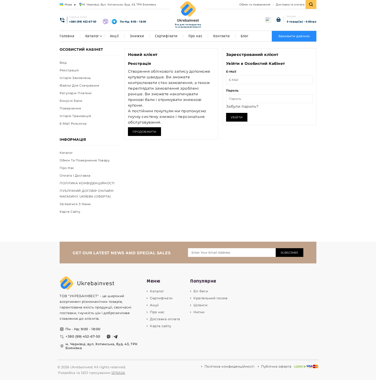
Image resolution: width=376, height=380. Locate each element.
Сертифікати (166, 36)
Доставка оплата (165, 319)
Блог (245, 36)
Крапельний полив (210, 298)
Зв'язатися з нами (75, 204)
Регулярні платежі (76, 93)
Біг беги (200, 291)
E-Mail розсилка (73, 124)
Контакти (221, 36)
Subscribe (290, 252)
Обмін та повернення (254, 4)
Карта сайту (70, 212)
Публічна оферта (276, 366)
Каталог (92, 36)
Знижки (137, 36)
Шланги (200, 305)
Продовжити (144, 131)
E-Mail (231, 72)
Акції (114, 36)
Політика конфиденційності (230, 366)
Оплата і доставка (75, 175)
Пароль (232, 90)
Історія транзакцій (75, 116)
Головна (67, 36)
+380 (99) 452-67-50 (82, 21)
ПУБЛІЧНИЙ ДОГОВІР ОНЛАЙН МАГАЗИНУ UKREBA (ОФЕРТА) (87, 193)
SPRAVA (118, 373)
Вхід (63, 63)
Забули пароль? (242, 106)
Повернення (70, 108)
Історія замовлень (75, 78)
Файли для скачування (79, 85)
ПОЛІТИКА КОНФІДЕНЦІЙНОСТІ (87, 183)
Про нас (195, 36)
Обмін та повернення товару (85, 160)
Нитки (199, 312)
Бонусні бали (71, 101)
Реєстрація (69, 70)
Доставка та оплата (290, 4)
